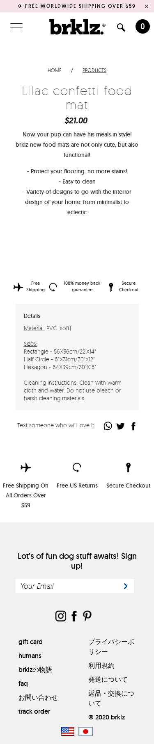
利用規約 (101, 665)
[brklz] (77, 26)
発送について (108, 679)
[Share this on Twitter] (121, 425)
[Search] (121, 28)
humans (29, 655)
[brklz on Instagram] (61, 617)
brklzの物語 (35, 669)
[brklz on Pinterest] (87, 617)
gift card (30, 641)
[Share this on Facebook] (134, 425)
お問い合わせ (38, 697)
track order (34, 711)
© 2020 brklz (106, 717)
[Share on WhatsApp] (108, 425)
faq (23, 683)
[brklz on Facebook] (74, 617)
